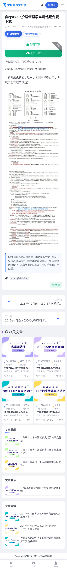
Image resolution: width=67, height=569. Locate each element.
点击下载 (35, 53)
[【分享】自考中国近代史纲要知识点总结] (12, 440)
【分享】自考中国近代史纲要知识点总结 (40, 439)
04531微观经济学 (11, 363)
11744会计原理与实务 (44, 407)
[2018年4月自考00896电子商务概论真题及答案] (12, 516)
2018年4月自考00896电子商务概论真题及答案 (40, 515)
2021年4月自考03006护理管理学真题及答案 (49, 369)
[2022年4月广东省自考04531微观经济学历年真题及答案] (17, 347)
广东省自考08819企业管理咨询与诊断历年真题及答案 (40, 539)
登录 (53, 5)
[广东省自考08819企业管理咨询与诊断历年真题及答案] (12, 541)
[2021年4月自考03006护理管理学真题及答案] (49, 347)
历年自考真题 (57, 363)
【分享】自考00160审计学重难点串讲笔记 (40, 463)
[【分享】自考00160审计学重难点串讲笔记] (12, 465)
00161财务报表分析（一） (13, 407)
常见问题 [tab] (33, 33)
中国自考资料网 (45, 556)
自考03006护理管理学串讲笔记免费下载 (40, 489)
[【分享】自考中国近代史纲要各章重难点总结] (12, 452)
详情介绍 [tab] (15, 33)
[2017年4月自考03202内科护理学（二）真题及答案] (12, 528)
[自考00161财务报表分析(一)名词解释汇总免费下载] (17, 391)
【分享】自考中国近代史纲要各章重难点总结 (40, 451)
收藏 (57, 285)
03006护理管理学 (31, 26)
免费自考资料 (46, 26)
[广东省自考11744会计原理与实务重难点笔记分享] (49, 391)
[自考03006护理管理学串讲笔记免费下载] (12, 490)
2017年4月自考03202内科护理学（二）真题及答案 (38, 527)
